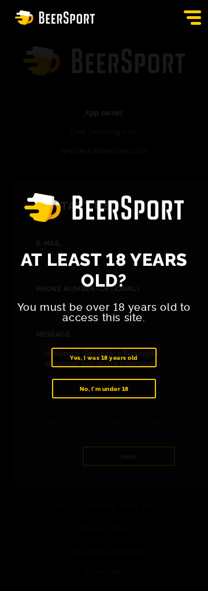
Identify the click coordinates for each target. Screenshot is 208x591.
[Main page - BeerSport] (55, 17)
